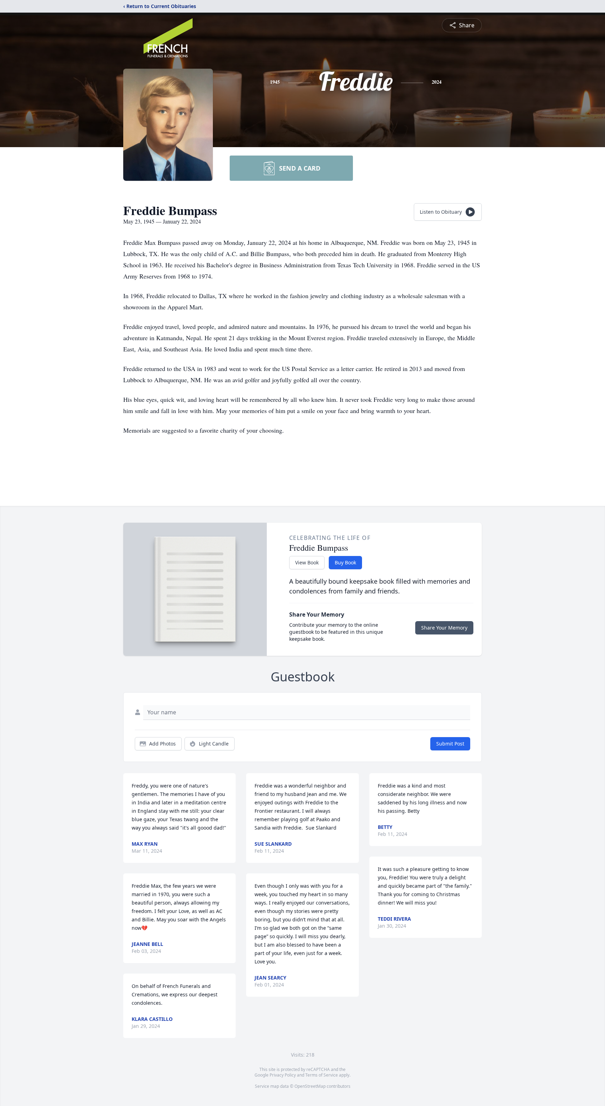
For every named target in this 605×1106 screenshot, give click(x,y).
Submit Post (450, 743)
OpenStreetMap (310, 1086)
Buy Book (345, 562)
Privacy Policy (283, 1075)
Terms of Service (321, 1075)
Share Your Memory (444, 627)
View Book (307, 562)
